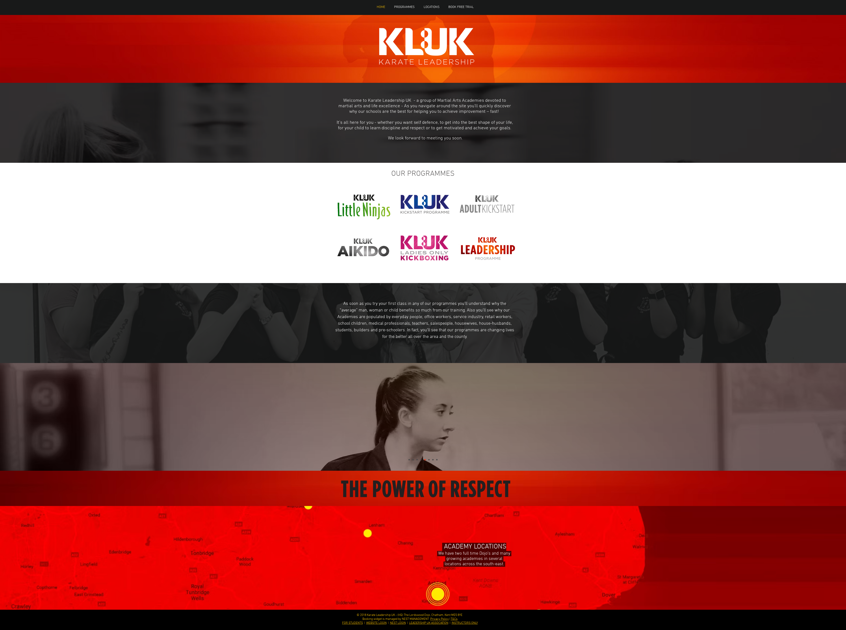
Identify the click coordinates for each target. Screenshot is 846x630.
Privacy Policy (439, 619)
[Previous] (24, 417)
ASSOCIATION (439, 623)
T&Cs (454, 619)
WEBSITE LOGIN (376, 623)
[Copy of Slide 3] (417, 459)
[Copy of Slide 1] (423, 354)
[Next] (822, 417)
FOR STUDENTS (352, 623)
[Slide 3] (433, 459)
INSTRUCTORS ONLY (465, 623)
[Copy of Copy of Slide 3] (409, 459)
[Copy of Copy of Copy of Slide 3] (421, 459)
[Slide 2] (425, 459)
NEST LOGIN (398, 623)
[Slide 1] (423, 154)
